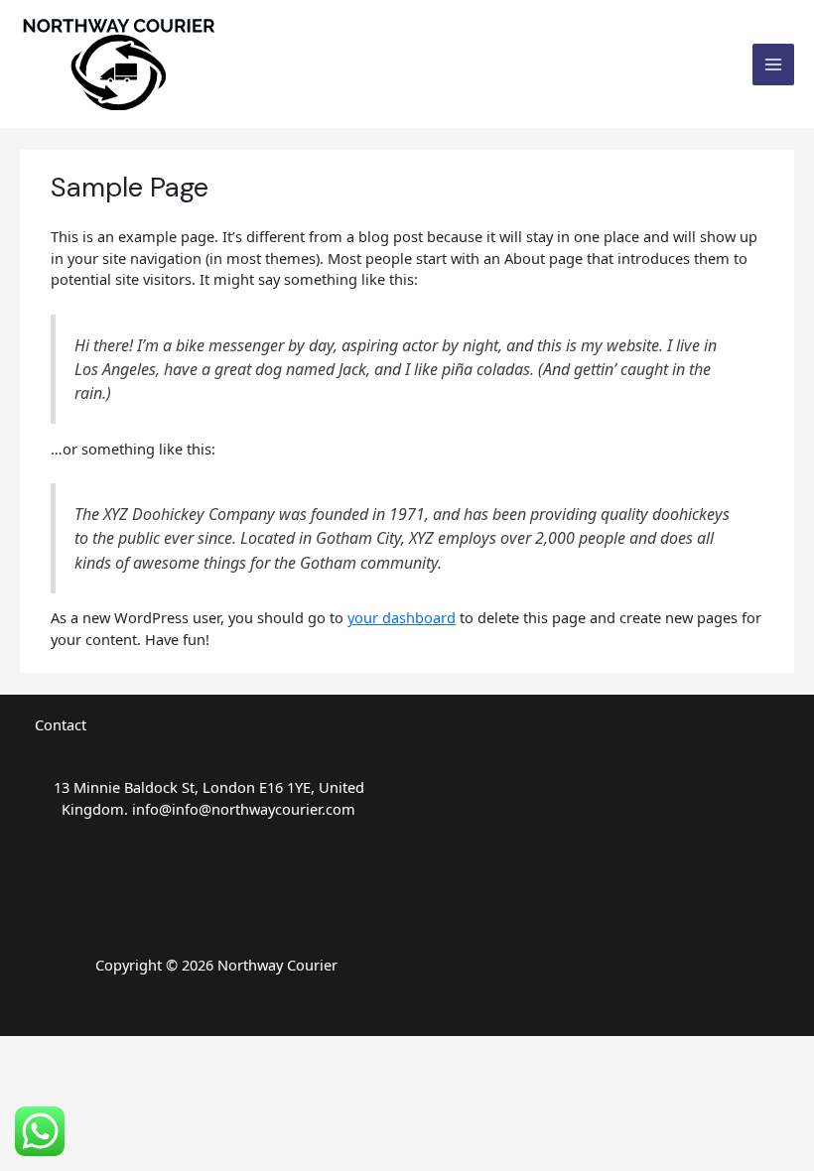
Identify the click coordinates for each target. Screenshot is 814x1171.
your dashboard (401, 617)
